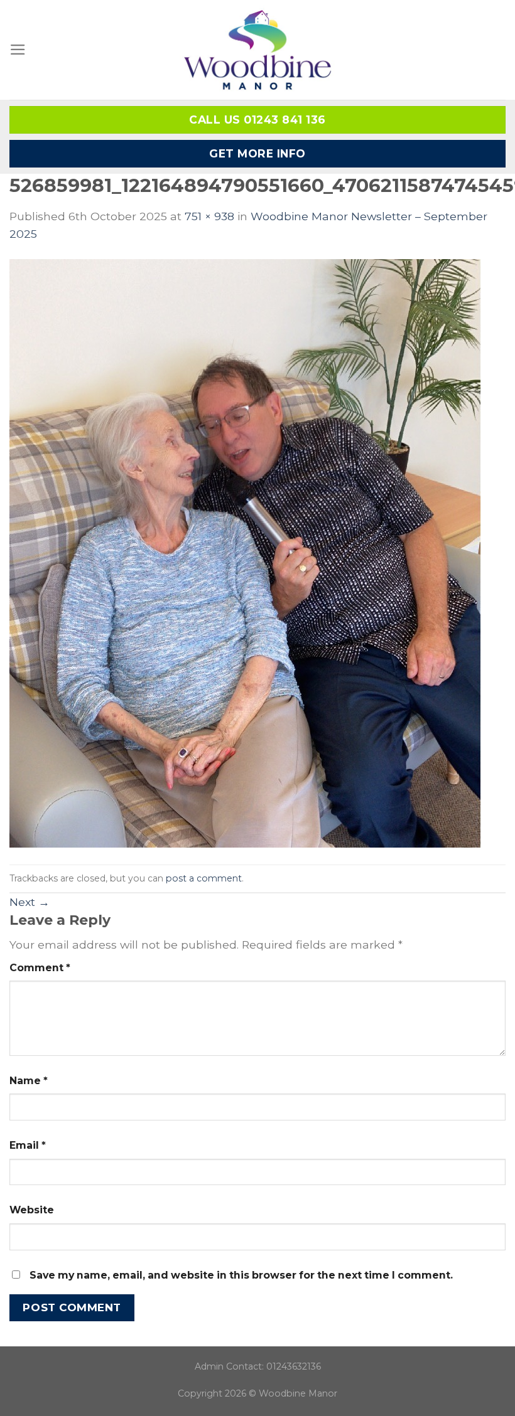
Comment (39, 968)
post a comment (204, 878)
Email (27, 1145)
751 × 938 (209, 216)
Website (31, 1210)
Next (29, 901)
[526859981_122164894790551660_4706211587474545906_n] (245, 552)
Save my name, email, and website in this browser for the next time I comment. (241, 1275)
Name (28, 1081)
